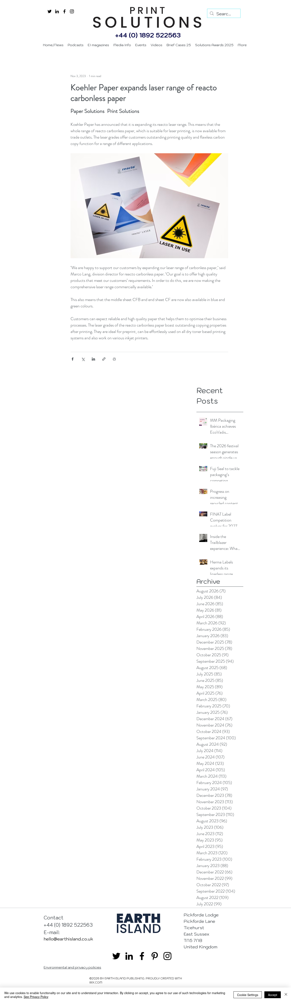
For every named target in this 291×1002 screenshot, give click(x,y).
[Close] (285, 995)
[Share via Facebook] (73, 359)
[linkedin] (57, 11)
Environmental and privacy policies (72, 967)
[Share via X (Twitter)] (83, 359)
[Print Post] (114, 359)
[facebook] (64, 11)
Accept (272, 995)
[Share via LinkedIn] (93, 359)
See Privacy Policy (36, 997)
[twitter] (49, 11)
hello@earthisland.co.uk (68, 939)
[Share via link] (104, 359)
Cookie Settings (247, 995)
